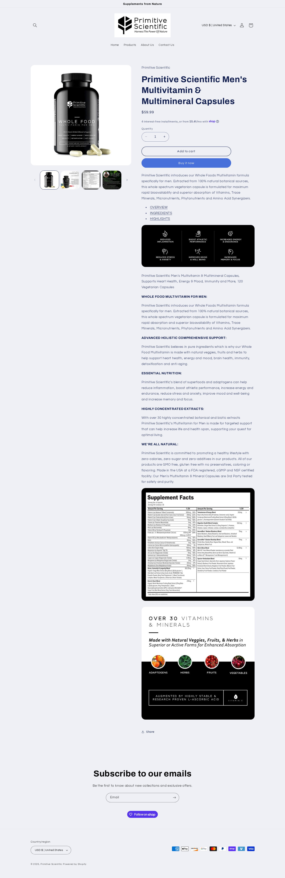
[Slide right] (127, 180)
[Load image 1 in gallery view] (49, 180)
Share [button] (150, 731)
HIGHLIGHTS (160, 219)
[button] (35, 25)
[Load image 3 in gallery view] (91, 180)
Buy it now (186, 162)
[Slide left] (35, 180)
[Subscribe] (174, 797)
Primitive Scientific (51, 864)
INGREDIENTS (161, 213)
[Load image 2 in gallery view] (70, 180)
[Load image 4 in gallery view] (112, 180)
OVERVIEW (159, 207)
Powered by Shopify (74, 864)
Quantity (147, 128)
